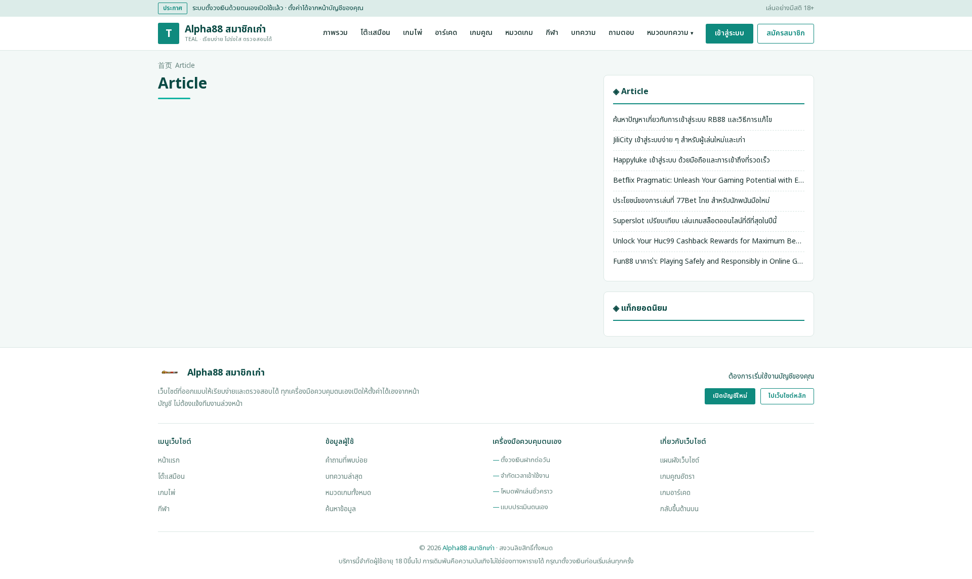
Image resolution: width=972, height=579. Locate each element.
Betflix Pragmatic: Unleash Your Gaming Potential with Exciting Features (708, 181)
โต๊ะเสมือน (375, 32)
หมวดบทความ (670, 32)
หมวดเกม (519, 32)
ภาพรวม (335, 32)
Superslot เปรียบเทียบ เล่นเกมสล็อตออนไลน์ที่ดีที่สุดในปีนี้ (695, 221)
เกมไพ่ (412, 32)
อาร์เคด (446, 32)
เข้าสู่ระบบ (729, 33)
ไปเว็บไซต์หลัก (787, 396)
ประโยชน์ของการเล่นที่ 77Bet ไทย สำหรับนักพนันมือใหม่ (691, 200)
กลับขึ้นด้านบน (679, 509)
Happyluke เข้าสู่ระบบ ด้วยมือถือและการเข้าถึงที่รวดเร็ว (691, 160)
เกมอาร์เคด (675, 493)
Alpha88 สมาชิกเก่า (468, 548)
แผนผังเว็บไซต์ (679, 461)
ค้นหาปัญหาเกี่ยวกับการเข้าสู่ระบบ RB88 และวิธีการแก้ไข (692, 120)
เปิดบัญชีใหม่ (730, 396)
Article (185, 66)
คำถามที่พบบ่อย (347, 461)
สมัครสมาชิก (785, 33)
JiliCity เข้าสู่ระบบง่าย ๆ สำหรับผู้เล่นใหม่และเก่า (679, 140)
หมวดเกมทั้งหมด (348, 493)
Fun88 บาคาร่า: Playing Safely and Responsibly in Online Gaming (708, 261)
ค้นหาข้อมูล (341, 509)
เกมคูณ (481, 32)
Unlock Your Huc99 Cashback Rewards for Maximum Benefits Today (708, 241)
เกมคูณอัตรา (677, 477)
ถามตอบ (621, 32)
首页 (165, 66)
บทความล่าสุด (344, 477)
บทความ (583, 32)
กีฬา (552, 32)
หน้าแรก (169, 461)
